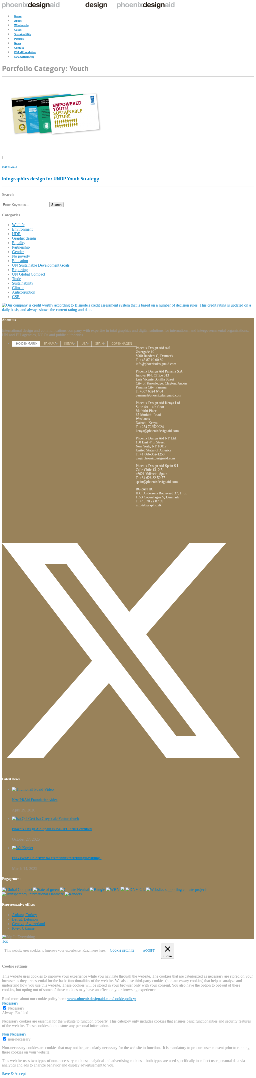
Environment (22, 229)
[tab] (26, 343)
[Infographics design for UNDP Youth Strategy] (54, 147)
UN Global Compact (28, 274)
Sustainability (22, 34)
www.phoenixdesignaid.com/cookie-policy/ (101, 999)
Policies (19, 38)
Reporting (20, 270)
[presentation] (26, 343)
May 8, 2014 (9, 166)
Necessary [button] (10, 1003)
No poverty (21, 256)
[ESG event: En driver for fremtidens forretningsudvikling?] (22, 848)
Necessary (16, 1008)
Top (5, 941)
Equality (18, 243)
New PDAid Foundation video (35, 800)
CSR (16, 297)
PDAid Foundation (25, 52)
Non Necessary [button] (14, 1034)
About (18, 20)
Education (20, 261)
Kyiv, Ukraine (23, 928)
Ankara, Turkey (24, 915)
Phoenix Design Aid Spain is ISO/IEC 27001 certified (52, 829)
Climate (18, 288)
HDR (16, 234)
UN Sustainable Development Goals (41, 265)
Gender (18, 252)
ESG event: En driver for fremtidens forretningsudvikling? (57, 858)
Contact (19, 47)
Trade (16, 279)
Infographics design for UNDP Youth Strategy (50, 178)
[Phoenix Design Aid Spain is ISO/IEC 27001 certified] (45, 818)
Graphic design (24, 238)
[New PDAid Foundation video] (33, 789)
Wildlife (18, 225)
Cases (18, 29)
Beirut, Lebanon (25, 919)
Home (18, 16)
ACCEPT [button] (148, 950)
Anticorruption (23, 292)
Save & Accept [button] (14, 1074)
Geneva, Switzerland (28, 924)
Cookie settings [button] (122, 950)
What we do (21, 25)
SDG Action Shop (24, 56)
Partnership (21, 247)
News (17, 43)
